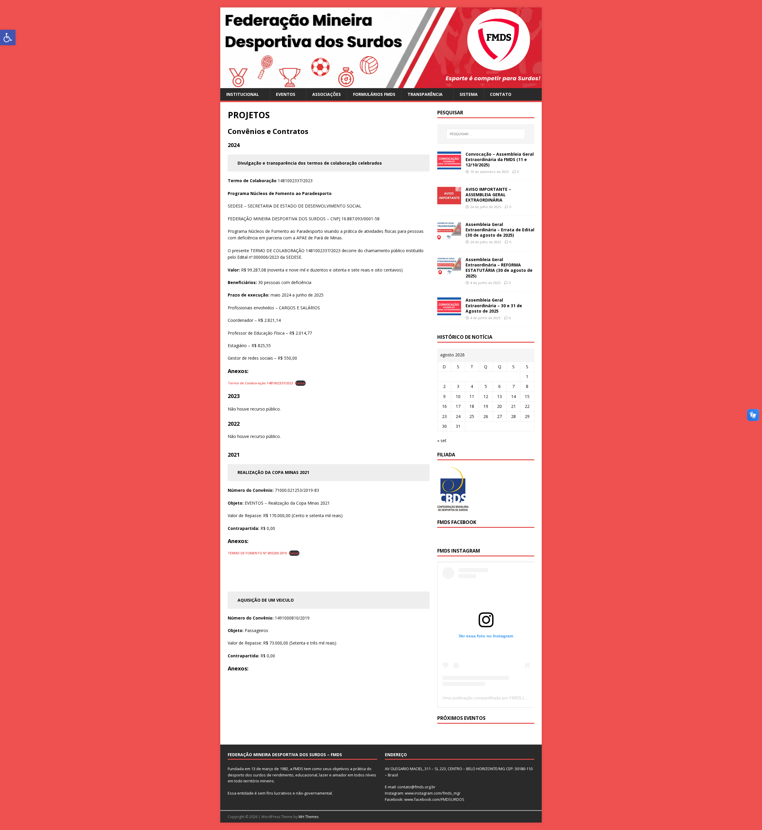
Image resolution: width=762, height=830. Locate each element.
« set (441, 440)
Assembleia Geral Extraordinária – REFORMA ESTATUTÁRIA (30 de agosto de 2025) (499, 268)
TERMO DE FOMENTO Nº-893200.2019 (257, 553)
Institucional (242, 94)
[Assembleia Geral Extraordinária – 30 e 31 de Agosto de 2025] (449, 312)
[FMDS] (381, 84)
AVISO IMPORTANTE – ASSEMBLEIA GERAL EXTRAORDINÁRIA (488, 194)
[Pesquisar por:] (486, 134)
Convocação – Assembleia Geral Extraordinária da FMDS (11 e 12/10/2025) (500, 159)
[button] (7, 37)
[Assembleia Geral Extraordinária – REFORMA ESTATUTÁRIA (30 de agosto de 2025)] (449, 271)
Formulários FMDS (374, 94)
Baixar (300, 383)
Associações (326, 94)
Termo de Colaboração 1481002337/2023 (260, 383)
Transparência (425, 94)
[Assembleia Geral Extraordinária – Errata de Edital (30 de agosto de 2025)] (449, 236)
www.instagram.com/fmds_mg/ (432, 793)
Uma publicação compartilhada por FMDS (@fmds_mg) (494, 697)
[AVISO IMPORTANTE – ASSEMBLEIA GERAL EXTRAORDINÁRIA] (449, 201)
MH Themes (308, 816)
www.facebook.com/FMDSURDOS (434, 799)
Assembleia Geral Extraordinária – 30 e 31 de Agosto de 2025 (494, 305)
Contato (500, 94)
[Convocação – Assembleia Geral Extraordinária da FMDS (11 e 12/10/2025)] (449, 166)
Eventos (285, 94)
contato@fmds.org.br (416, 787)
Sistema (469, 94)
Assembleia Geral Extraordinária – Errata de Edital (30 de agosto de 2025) (500, 229)
